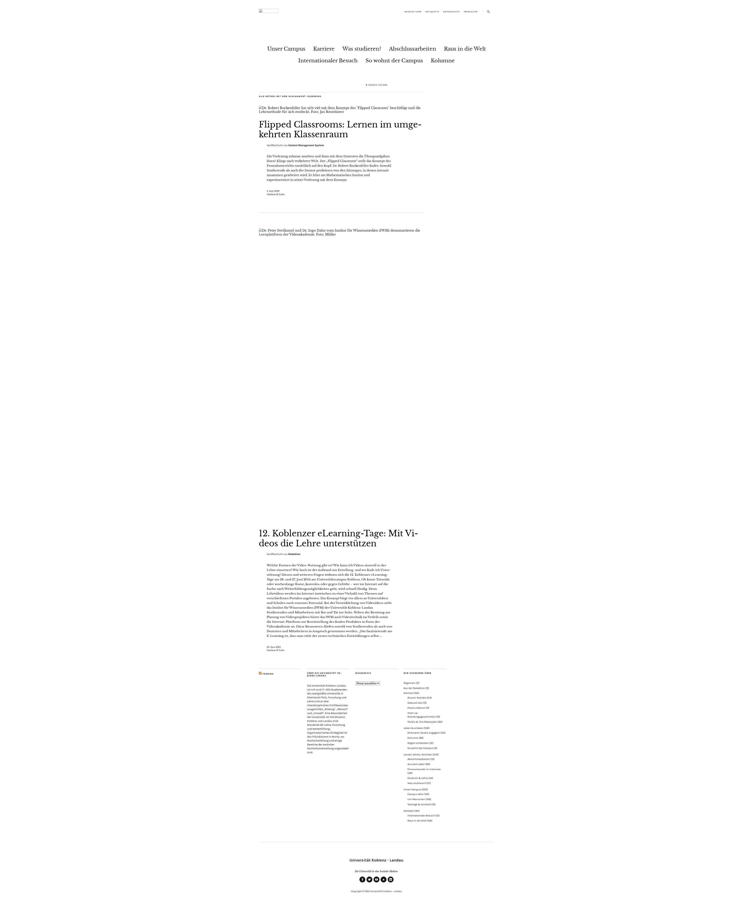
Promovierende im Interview (424, 769)
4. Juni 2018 (273, 191)
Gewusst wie (414, 702)
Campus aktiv (415, 794)
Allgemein (409, 682)
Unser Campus (286, 49)
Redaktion (294, 554)
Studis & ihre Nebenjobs (422, 721)
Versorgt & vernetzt (419, 804)
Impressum (470, 11)
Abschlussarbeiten (412, 49)
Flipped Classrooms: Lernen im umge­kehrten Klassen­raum (340, 129)
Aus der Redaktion (414, 688)
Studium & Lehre (276, 194)
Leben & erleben (413, 728)
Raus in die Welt (465, 49)
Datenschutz (451, 11)
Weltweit (409, 810)
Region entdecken (418, 742)
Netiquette (432, 11)
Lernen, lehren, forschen (418, 754)
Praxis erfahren (416, 707)
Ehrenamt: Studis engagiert (423, 732)
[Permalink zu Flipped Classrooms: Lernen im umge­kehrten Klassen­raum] (341, 112)
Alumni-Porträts (416, 697)
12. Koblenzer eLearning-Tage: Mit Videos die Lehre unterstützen (338, 538)
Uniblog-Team (412, 11)
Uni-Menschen (416, 799)
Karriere (324, 49)
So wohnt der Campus (394, 60)
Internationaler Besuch (328, 60)
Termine (268, 674)
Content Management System (306, 145)
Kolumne (443, 60)
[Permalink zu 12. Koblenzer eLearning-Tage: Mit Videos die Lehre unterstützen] (341, 234)
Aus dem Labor (416, 764)
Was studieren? (361, 49)
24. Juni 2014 (274, 647)
